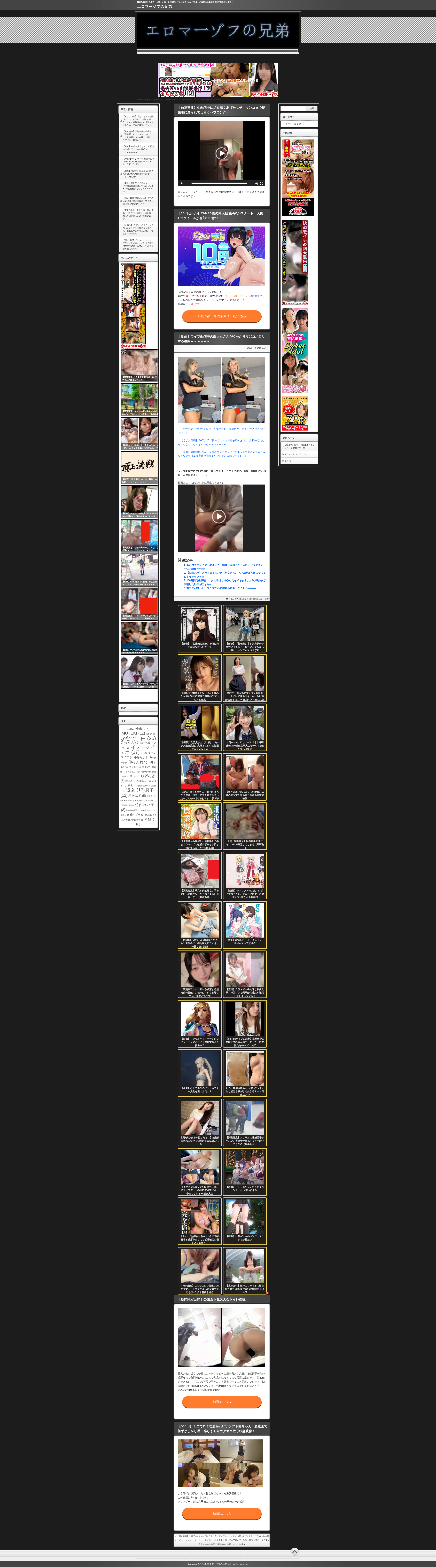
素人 (236, 599)
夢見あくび (145, 781)
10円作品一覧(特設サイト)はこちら (222, 316)
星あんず (137, 795)
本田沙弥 (151, 800)
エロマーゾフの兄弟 (154, 6)
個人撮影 (242, 599)
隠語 (148, 815)
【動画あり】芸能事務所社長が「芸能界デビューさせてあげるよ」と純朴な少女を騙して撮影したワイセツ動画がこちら (138, 135)
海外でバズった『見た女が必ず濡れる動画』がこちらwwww (221, 588)
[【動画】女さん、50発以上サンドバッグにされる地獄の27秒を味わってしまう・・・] (141, 502)
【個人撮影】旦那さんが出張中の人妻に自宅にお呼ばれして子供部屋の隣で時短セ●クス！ (138, 201)
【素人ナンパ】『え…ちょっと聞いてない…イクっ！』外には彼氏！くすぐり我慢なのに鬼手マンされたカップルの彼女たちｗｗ (138, 120)
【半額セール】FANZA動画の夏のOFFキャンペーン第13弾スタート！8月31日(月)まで (138, 162)
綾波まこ (138, 810)
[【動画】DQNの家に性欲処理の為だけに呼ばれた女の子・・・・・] (141, 638)
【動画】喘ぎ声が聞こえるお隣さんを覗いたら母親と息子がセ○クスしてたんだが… (138, 174)
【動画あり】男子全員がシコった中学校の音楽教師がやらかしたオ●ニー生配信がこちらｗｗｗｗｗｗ (138, 187)
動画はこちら (222, 1402)
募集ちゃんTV (133, 772)
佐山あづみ (138, 767)
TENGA (150, 734)
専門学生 (142, 786)
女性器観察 (257, 599)
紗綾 (129, 810)
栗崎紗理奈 (128, 805)
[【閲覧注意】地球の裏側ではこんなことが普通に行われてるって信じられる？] (141, 536)
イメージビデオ (137, 750)
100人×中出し (138, 728)
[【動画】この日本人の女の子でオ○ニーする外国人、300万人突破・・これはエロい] (141, 672)
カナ (143, 753)
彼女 (135, 789)
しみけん (145, 743)
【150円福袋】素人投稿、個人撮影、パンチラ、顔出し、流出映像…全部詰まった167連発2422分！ (138, 214)
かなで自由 (138, 738)
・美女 (266, 599)
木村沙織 (140, 800)
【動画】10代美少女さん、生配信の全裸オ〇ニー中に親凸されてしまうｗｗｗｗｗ (138, 149)
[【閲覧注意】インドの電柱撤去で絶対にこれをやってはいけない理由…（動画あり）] (141, 400)
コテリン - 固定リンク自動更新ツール (123, 351)
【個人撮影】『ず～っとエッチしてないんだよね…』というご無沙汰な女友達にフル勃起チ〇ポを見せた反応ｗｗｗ (138, 244)
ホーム (140, 99)
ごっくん (130, 742)
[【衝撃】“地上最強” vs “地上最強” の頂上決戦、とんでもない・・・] (141, 468)
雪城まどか (137, 820)
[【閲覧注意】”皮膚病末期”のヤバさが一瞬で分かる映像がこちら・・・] (141, 366)
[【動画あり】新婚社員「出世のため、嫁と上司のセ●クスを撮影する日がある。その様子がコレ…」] (141, 434)
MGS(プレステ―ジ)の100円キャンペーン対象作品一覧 (300, 446)
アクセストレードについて (297, 454)
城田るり (132, 781)
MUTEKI (133, 733)
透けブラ (137, 814)
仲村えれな (140, 762)
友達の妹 (134, 776)
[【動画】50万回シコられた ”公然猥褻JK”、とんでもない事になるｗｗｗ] (141, 570)
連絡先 (288, 460)
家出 (132, 785)
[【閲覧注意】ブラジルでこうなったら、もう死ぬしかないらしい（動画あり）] (141, 604)
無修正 (147, 99)
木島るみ (128, 800)
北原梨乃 (146, 772)
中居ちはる (143, 757)
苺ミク (148, 810)
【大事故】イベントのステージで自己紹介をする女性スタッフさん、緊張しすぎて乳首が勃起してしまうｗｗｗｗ (138, 229)
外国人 (250, 599)
